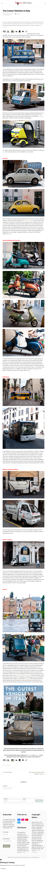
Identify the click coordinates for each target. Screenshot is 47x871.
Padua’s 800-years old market (23, 675)
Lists (3, 15)
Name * (6, 798)
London (27, 678)
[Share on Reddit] (26, 32)
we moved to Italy (28, 220)
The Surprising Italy (7, 15)
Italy (4, 151)
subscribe (37, 755)
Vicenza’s (41, 116)
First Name (5, 832)
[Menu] (2, 3)
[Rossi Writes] (23, 3)
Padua (10, 233)
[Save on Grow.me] (20, 32)
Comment (5, 786)
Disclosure (4, 27)
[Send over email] (23, 32)
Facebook (29, 755)
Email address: (6, 838)
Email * (24, 799)
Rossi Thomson (6, 12)
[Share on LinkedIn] (16, 32)
